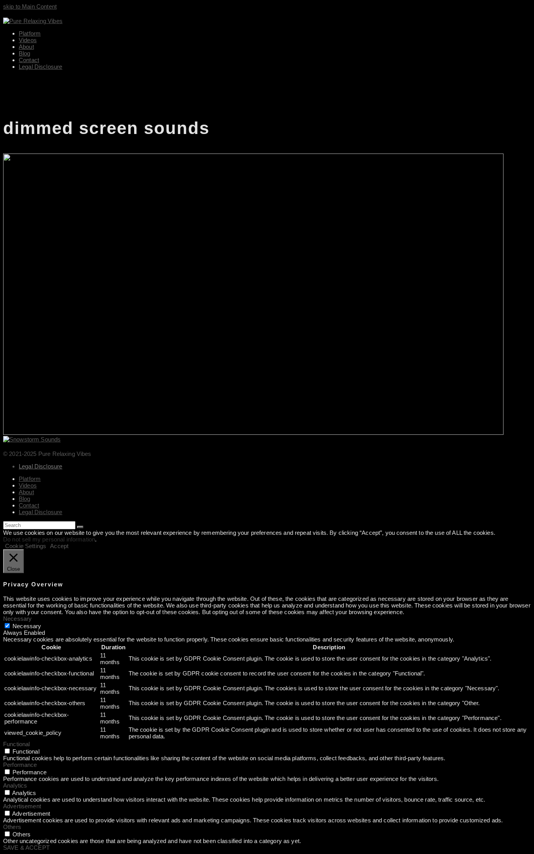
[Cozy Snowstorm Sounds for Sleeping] (253, 432)
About (26, 492)
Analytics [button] (15, 785)
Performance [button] (20, 764)
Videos (28, 485)
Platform (30, 478)
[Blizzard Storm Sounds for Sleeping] (32, 439)
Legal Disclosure (40, 466)
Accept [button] (59, 546)
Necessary (27, 626)
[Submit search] (80, 527)
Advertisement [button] (22, 806)
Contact (29, 505)
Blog (24, 498)
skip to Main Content (30, 6)
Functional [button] (16, 744)
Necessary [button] (17, 618)
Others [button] (12, 827)
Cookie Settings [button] (25, 546)
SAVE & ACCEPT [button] (26, 847)
